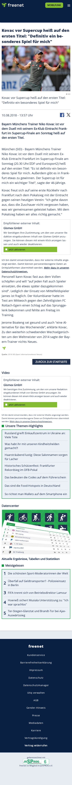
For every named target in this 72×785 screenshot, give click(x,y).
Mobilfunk (54, 5)
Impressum (36, 670)
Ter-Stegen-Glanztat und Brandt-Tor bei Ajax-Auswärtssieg (37, 613)
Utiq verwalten (36, 692)
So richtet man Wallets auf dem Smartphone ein (36, 494)
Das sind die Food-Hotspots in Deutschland (32, 486)
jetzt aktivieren (17, 249)
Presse (36, 715)
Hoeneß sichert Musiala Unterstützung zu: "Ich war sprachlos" (38, 602)
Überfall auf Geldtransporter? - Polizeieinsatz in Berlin (37, 583)
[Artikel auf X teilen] (68, 114)
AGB (36, 700)
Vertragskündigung (36, 738)
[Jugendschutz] (36, 761)
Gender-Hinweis (36, 707)
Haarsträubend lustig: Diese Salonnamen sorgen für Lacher (36, 457)
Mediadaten (36, 722)
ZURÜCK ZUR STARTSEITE (51, 362)
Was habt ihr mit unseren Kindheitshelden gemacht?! (32, 446)
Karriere (36, 730)
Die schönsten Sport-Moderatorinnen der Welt (38, 573)
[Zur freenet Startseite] (12, 4)
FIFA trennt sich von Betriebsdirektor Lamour (37, 593)
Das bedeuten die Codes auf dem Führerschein (35, 477)
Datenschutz (36, 677)
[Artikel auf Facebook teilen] (62, 114)
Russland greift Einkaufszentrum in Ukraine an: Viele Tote (35, 435)
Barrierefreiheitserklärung (36, 662)
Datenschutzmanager (36, 685)
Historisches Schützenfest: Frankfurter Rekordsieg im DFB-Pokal (30, 468)
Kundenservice (36, 655)
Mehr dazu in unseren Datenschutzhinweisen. (31, 421)
